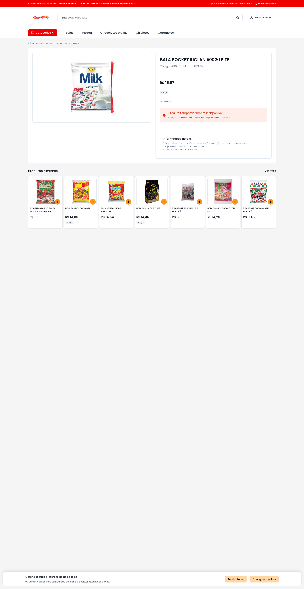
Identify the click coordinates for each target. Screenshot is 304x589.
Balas (70, 33)
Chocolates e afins (113, 33)
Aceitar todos (236, 579)
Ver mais (270, 170)
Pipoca (87, 33)
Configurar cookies (264, 579)
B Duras (40, 43)
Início (31, 43)
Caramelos (166, 33)
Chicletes (142, 33)
